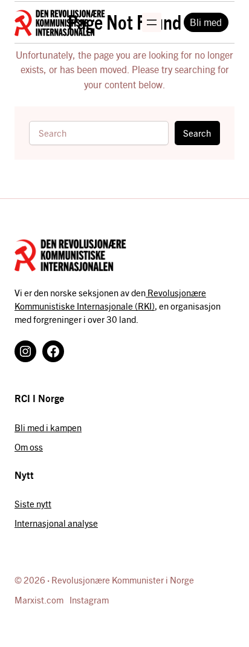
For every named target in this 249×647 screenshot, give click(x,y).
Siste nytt (33, 503)
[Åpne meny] (151, 22)
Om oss (29, 446)
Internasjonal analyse (56, 522)
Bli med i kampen (48, 427)
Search (197, 132)
